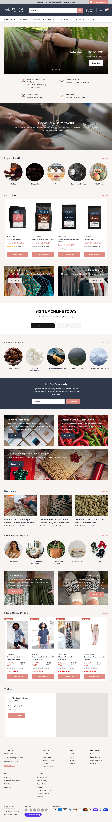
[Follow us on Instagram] (30, 810)
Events (72, 754)
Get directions (16, 715)
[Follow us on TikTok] (42, 810)
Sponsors (73, 763)
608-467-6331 (9, 765)
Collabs (92, 754)
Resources (73, 760)
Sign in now (43, 326)
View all (105, 158)
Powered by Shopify (10, 814)
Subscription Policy (44, 790)
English (8, 806)
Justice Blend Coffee (14, 239)
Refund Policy (42, 781)
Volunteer (93, 763)
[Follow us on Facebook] (26, 810)
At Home (79, 19)
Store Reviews (48, 767)
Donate (7, 777)
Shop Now (25, 63)
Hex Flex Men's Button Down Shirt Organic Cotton (16, 658)
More (90, 19)
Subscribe (73, 402)
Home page (8, 19)
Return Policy (42, 784)
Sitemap (40, 797)
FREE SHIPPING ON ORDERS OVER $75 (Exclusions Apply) (56, 2)
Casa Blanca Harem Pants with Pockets (94, 658)
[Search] (80, 10)
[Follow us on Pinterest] (34, 810)
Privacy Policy (42, 777)
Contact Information (50, 760)
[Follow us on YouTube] (38, 810)
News (72, 757)
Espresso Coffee (89, 239)
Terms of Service (43, 794)
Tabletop (51, 19)
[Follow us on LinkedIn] (46, 810)
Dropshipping (95, 757)
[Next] (107, 173)
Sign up (69, 326)
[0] (105, 10)
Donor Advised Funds (12, 781)
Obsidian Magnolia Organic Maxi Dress (67, 658)
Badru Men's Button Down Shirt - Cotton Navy (43, 658)
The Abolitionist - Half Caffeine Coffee (68, 240)
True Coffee (11, 236)
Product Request (96, 760)
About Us (46, 754)
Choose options (17, 254)
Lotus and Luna (89, 654)
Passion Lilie (11, 654)
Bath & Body (65, 19)
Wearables (38, 19)
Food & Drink (23, 19)
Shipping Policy (42, 787)
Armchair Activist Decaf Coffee (43, 239)
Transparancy (47, 757)
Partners (46, 763)
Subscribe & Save (100, 2)
